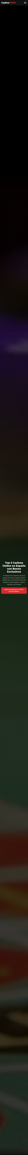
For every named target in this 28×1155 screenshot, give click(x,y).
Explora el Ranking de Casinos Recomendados (14, 590)
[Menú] (25, 2)
